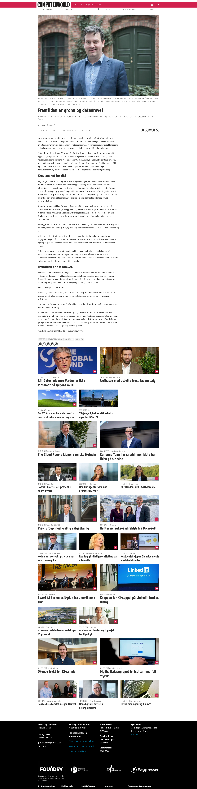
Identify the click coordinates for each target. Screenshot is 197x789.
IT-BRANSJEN (67, 9)
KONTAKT (150, 9)
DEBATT (108, 9)
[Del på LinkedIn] (150, 130)
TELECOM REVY (47, 9)
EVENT (88, 9)
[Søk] (158, 5)
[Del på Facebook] (142, 130)
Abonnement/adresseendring (81, 741)
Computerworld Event (78, 751)
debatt (42, 339)
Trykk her (135, 734)
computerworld (55, 339)
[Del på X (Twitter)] (146, 130)
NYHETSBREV (79, 5)
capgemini (69, 339)
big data (79, 339)
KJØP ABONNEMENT (93, 5)
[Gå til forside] (53, 5)
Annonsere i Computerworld (81, 746)
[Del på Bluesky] (157, 130)
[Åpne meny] (152, 4)
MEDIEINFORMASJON (129, 9)
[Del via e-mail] (153, 130)
